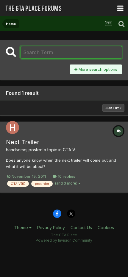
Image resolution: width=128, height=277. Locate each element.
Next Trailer (22, 142)
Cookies (106, 227)
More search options (97, 69)
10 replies (66, 176)
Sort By (112, 108)
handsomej (16, 149)
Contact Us (81, 227)
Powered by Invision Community (64, 240)
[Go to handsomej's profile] (12, 127)
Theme (21, 227)
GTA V (69, 149)
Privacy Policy (51, 227)
